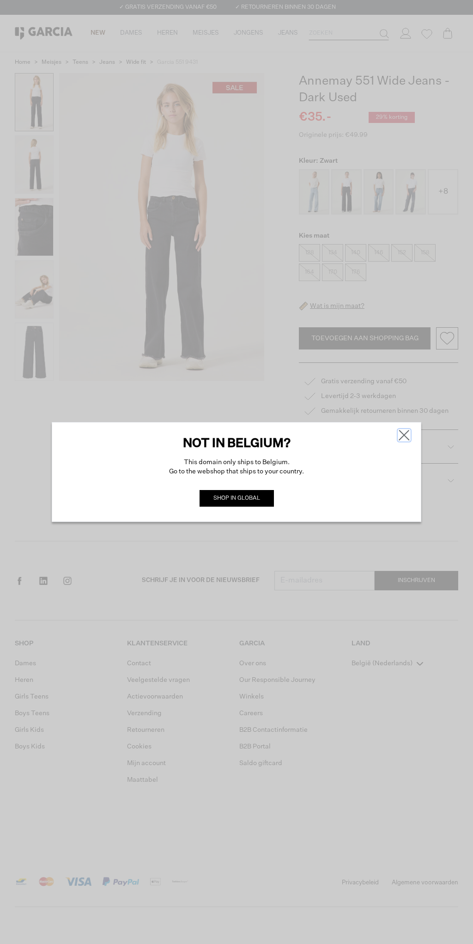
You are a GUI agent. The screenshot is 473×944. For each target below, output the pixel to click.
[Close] (404, 435)
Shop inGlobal (236, 498)
